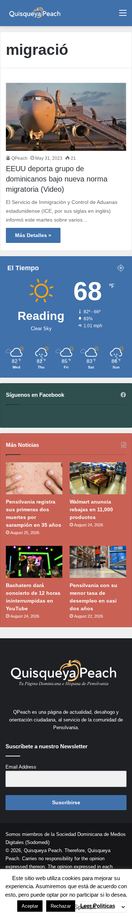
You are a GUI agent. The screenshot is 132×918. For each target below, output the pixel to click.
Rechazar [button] (61, 906)
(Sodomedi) (37, 842)
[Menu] (122, 15)
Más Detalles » (33, 235)
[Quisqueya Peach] (35, 13)
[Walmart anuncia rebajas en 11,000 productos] (98, 478)
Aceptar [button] (30, 906)
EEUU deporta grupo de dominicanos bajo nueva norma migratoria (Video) (56, 179)
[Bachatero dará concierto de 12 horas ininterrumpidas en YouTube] (34, 562)
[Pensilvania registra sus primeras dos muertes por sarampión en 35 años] (34, 478)
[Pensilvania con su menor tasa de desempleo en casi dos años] (98, 562)
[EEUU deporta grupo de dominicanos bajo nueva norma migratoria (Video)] (66, 117)
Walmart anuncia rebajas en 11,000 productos (91, 509)
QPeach (19, 158)
